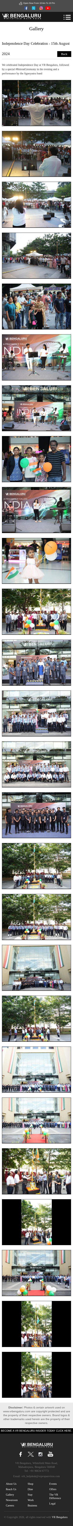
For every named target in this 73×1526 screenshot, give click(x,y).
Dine (30, 1489)
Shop (30, 1483)
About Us (11, 1483)
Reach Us (11, 1489)
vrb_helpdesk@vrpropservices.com (40, 1476)
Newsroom (12, 1500)
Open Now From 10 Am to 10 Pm (39, 3)
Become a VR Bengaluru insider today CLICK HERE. (36, 1430)
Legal (52, 1503)
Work (31, 1500)
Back (64, 54)
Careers (10, 1505)
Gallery (10, 1494)
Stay (30, 1494)
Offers (52, 1489)
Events (53, 1483)
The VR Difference (55, 1496)
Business (32, 1505)
